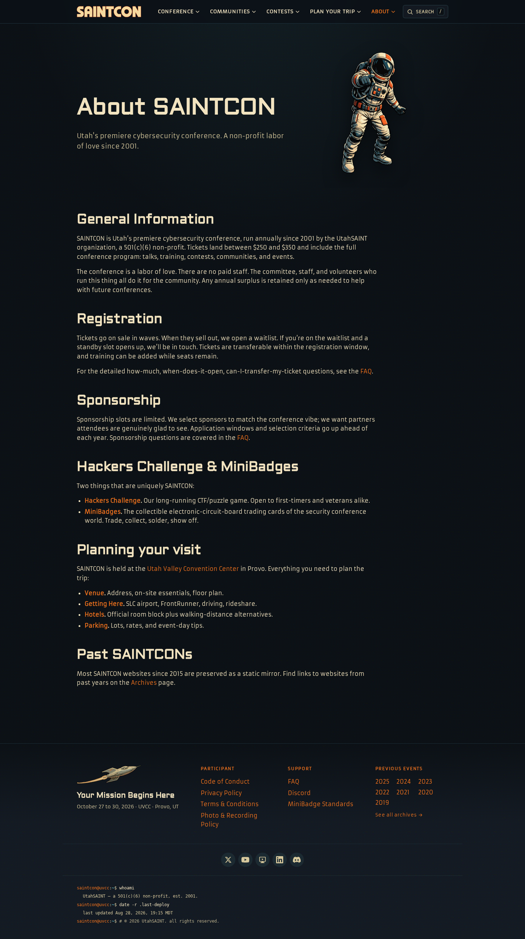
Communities (230, 12)
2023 (425, 781)
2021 (403, 792)
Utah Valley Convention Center (193, 568)
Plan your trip (332, 12)
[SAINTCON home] (109, 11)
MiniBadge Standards (320, 804)
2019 (382, 802)
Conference (176, 12)
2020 (425, 792)
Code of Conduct (225, 781)
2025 (382, 781)
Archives (144, 682)
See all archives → (399, 815)
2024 (403, 781)
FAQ (366, 371)
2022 (382, 792)
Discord (299, 793)
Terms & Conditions (230, 804)
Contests (280, 12)
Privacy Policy (221, 793)
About (380, 12)
